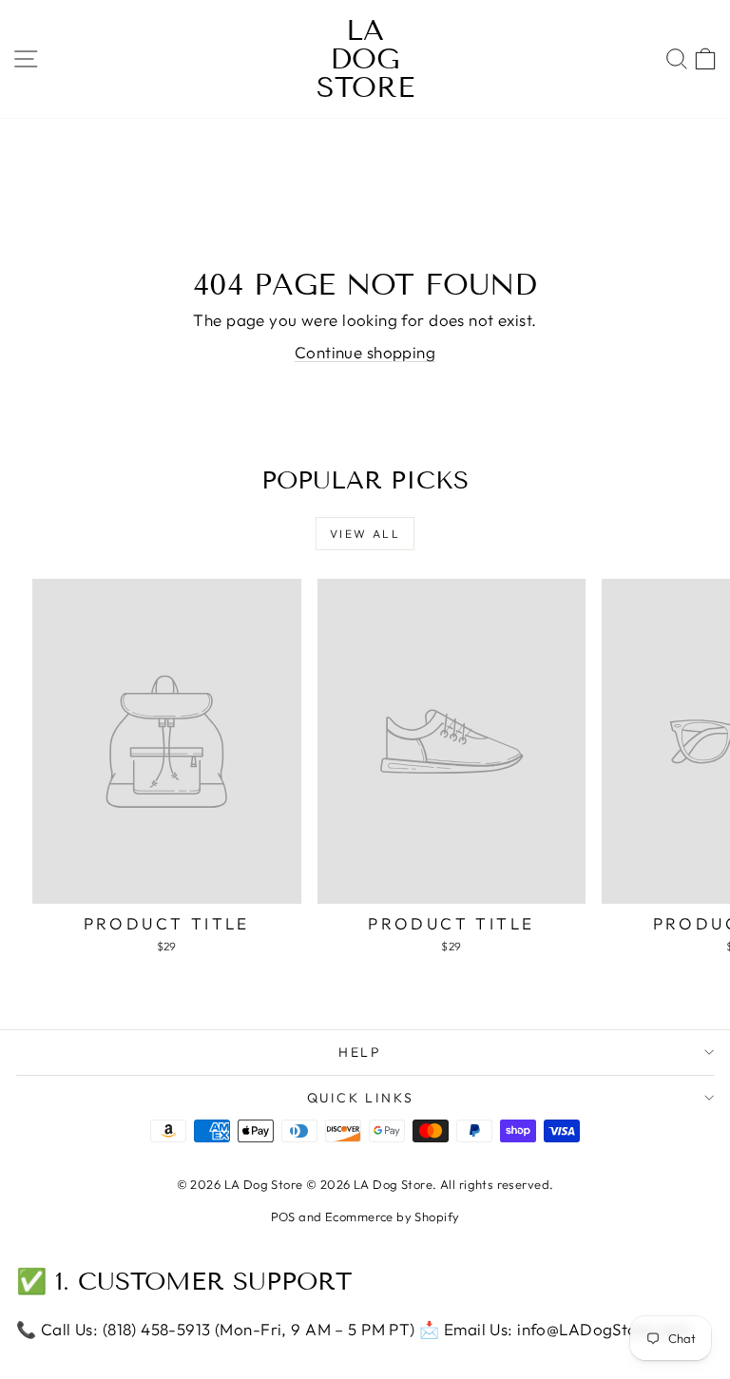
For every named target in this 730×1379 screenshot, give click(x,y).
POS (283, 1216)
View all (365, 534)
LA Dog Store (365, 59)
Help (360, 1052)
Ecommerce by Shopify (392, 1216)
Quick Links (360, 1097)
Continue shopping (365, 352)
